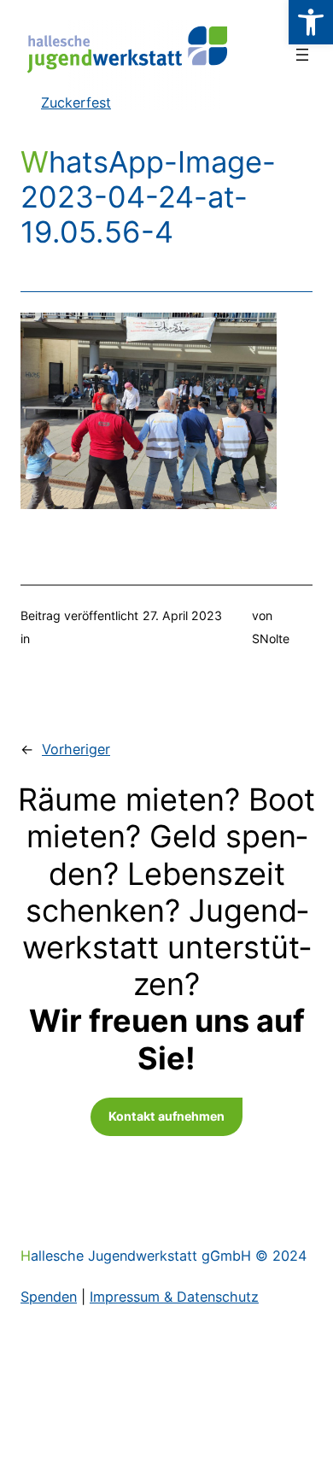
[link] (311, 22)
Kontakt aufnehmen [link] (166, 1116)
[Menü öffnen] (302, 54)
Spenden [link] (48, 1296)
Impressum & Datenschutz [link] (174, 1296)
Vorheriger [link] (76, 749)
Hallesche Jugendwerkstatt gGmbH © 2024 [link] (163, 1255)
